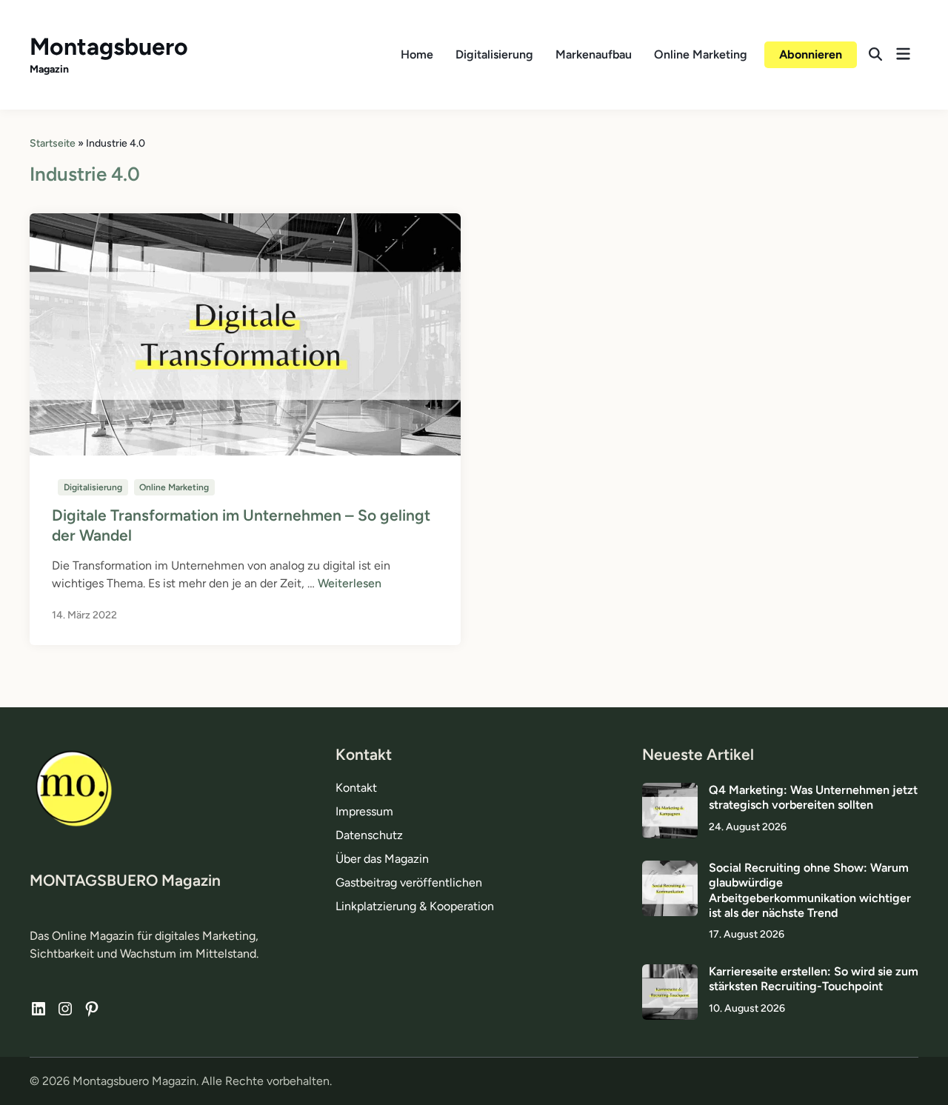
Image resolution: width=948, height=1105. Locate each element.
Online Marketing (700, 54)
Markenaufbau (593, 54)
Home (417, 54)
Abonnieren (810, 54)
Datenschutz (369, 835)
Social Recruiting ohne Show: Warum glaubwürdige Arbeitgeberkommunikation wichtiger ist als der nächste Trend (810, 890)
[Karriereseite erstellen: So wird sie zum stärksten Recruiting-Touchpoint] (670, 973)
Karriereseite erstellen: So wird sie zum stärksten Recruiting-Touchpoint (813, 978)
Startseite (53, 143)
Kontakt (356, 788)
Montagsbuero (109, 47)
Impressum (364, 811)
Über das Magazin (382, 859)
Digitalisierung (494, 54)
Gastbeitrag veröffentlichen (409, 882)
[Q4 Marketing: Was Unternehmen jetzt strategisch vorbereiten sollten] (670, 791)
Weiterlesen (349, 583)
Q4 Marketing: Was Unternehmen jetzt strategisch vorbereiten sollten (813, 797)
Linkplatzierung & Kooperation (415, 906)
